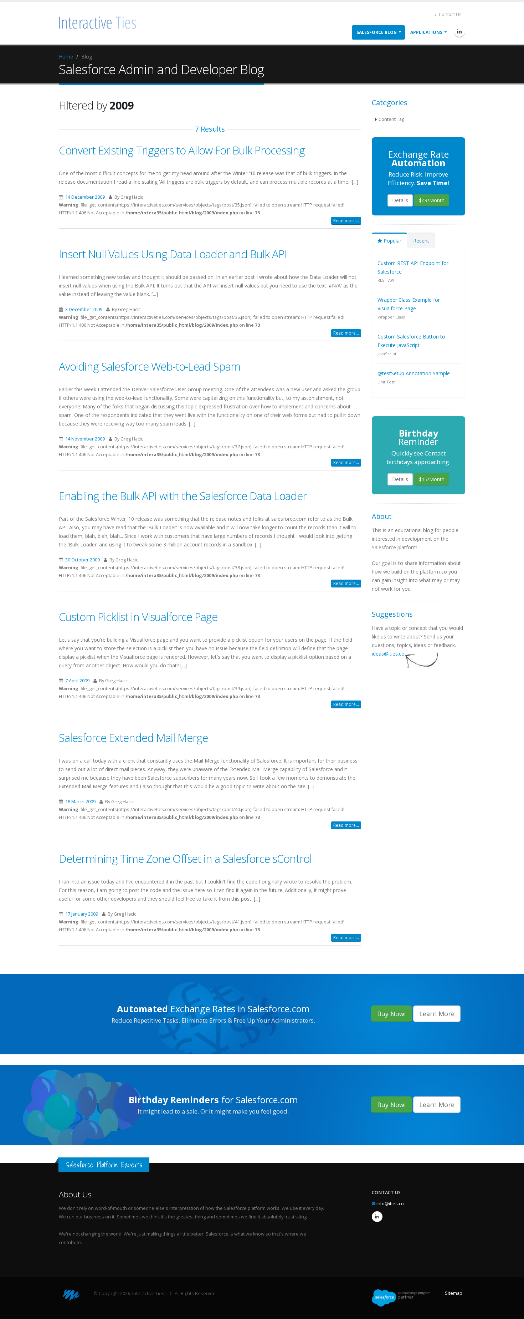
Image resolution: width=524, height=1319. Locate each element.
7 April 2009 (77, 681)
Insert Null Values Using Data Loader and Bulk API (173, 253)
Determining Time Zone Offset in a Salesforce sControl (185, 858)
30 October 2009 (82, 560)
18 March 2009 (80, 802)
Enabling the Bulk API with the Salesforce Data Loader (183, 495)
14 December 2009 (85, 197)
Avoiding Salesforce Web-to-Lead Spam (149, 366)
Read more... (346, 221)
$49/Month (432, 200)
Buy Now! (391, 1013)
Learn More (436, 1013)
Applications (426, 32)
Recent (421, 240)
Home (66, 56)
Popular (391, 240)
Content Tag (391, 119)
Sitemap (453, 1293)
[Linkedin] (459, 31)
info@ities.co (390, 1204)
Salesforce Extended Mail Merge (133, 737)
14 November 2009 (85, 439)
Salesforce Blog (376, 32)
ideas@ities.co (388, 653)
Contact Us (450, 14)
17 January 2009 (81, 914)
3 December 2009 (83, 309)
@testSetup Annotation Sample (413, 373)
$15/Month (432, 479)
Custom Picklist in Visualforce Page (138, 616)
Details (400, 200)
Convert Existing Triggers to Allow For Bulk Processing (182, 150)
